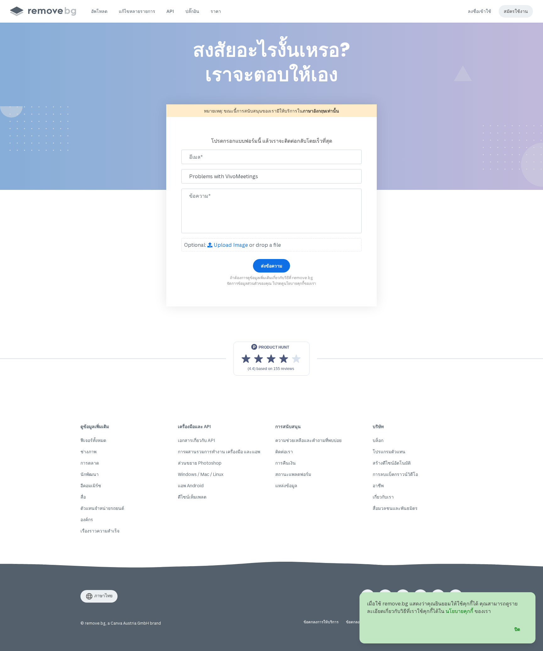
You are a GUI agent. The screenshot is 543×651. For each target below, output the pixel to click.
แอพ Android (191, 485)
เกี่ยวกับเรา (383, 497)
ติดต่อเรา (284, 452)
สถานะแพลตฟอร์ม (293, 474)
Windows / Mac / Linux (200, 474)
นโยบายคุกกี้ (294, 283)
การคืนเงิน (285, 463)
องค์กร (86, 519)
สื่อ (83, 497)
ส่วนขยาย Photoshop (200, 463)
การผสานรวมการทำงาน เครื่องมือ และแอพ (219, 452)
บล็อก (378, 440)
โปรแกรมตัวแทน (389, 452)
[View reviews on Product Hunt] (271, 359)
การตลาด (89, 463)
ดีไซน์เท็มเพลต (192, 497)
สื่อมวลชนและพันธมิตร (395, 508)
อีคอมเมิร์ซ (90, 485)
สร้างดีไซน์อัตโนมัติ (392, 463)
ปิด (517, 629)
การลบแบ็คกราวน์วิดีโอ (395, 474)
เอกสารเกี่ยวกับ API (196, 440)
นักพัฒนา (89, 474)
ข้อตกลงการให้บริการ (321, 622)
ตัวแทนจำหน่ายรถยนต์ (102, 508)
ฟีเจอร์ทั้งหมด (93, 440)
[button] (99, 11)
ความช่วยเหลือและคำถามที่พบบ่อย (308, 440)
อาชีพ (378, 485)
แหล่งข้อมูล (286, 485)
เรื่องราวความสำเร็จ (99, 531)
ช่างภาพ (88, 452)
